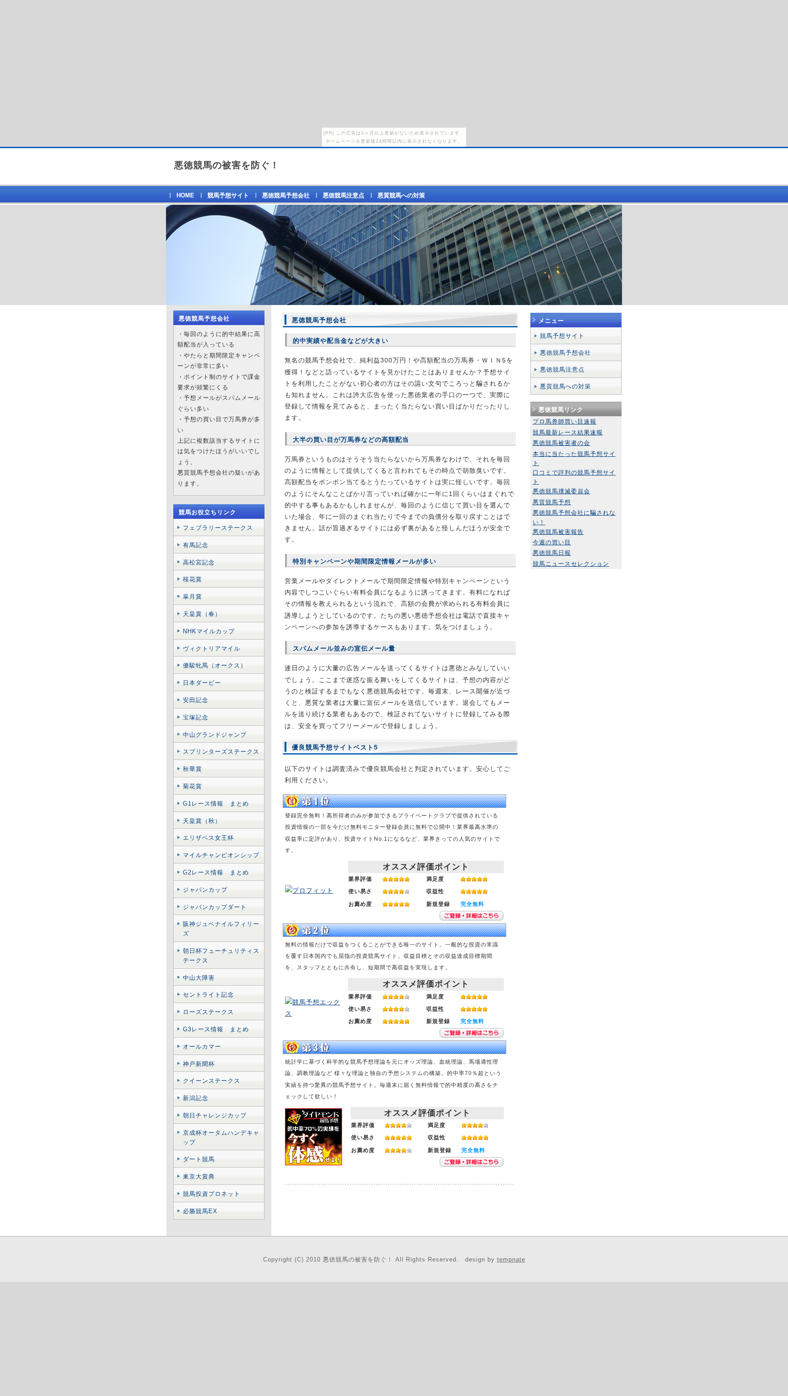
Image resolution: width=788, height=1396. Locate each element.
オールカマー (202, 1046)
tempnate (511, 1259)
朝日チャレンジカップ (215, 1115)
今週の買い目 (552, 542)
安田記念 (195, 700)
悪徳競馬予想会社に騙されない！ (574, 517)
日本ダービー (202, 682)
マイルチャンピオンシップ (221, 855)
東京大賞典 (199, 1176)
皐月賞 (192, 596)
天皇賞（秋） (202, 820)
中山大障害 (199, 977)
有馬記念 (195, 545)
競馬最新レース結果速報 (568, 432)
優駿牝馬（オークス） (215, 665)
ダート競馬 (199, 1159)
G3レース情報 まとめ (216, 1029)
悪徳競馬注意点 (343, 195)
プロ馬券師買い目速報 (564, 421)
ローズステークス (208, 1011)
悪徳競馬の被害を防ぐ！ (227, 165)
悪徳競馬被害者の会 (561, 442)
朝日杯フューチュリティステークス (221, 955)
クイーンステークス (211, 1080)
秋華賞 (192, 768)
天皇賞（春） (202, 613)
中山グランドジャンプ (215, 734)
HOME (185, 195)
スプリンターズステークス (221, 751)
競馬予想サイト (228, 195)
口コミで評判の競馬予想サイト (574, 477)
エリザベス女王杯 (208, 837)
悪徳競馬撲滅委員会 (561, 491)
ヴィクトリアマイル (211, 648)
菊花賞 (192, 786)
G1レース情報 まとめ (216, 803)
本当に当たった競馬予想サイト (574, 458)
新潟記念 (195, 1098)
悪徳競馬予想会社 (286, 195)
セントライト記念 (208, 994)
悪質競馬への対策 (401, 195)
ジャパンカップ (205, 889)
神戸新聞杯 (199, 1063)
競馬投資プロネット (211, 1193)
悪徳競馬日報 (552, 552)
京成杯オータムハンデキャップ (221, 1137)
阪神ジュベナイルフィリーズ (221, 928)
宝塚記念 (195, 717)
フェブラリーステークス (218, 527)
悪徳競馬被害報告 (558, 531)
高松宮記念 (199, 562)
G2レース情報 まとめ (216, 872)
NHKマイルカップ (209, 631)
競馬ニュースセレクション (571, 563)
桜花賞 (192, 579)
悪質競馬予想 (552, 502)
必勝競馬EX (200, 1211)
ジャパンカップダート (215, 907)
